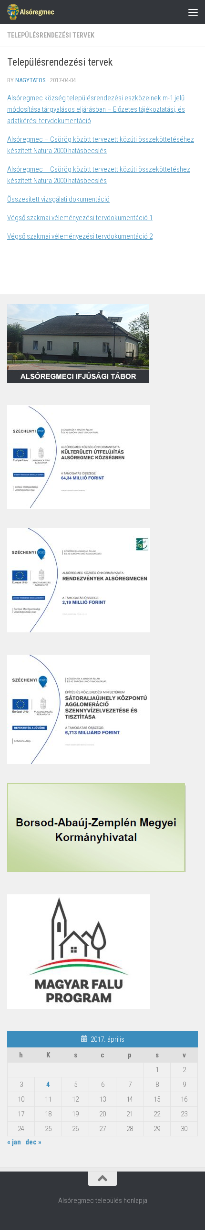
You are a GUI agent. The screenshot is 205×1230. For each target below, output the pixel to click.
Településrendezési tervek (50, 35)
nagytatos (30, 80)
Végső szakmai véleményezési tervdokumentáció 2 (80, 236)
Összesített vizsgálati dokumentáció (58, 199)
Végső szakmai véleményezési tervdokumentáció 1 (80, 217)
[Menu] (193, 12)
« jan (14, 1142)
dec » (33, 1142)
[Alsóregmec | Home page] (38, 12)
